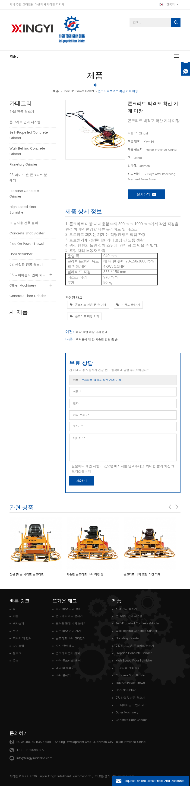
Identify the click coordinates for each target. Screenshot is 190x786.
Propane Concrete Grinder (24, 193)
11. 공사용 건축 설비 (24, 223)
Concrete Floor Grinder (28, 296)
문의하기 (143, 194)
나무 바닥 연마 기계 (68, 631)
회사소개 (18, 623)
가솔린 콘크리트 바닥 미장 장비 (86, 574)
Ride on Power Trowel (79, 91)
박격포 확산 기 (131, 305)
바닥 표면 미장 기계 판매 (92, 332)
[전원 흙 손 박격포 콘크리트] (36, 543)
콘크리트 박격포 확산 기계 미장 (101, 380)
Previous (169, 507)
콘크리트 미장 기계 (87, 316)
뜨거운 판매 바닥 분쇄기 (71, 623)
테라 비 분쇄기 (65, 668)
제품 (16, 616)
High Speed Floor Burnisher (23, 209)
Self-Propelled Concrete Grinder (29, 135)
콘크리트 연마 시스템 (25, 122)
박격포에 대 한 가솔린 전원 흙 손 (97, 339)
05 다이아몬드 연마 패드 (28, 275)
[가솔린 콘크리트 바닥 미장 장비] (92, 543)
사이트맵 (18, 646)
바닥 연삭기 (63, 675)
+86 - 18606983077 (30, 750)
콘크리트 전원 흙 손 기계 (91, 305)
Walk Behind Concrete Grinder (27, 151)
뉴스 (16, 631)
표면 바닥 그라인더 (68, 609)
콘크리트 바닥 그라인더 (71, 638)
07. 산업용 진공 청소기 (26, 264)
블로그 (17, 653)
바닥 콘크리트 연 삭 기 (70, 660)
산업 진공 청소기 (22, 111)
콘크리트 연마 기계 (68, 653)
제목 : (97, 380)
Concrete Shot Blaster (27, 233)
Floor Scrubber (21, 254)
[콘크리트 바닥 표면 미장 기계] (150, 543)
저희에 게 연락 (22, 638)
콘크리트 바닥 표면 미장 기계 (142, 574)
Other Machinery (23, 285)
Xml (15, 660)
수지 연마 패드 (65, 646)
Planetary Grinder (23, 164)
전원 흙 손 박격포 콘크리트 (27, 574)
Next (176, 507)
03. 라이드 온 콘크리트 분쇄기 (28, 177)
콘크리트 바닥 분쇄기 (69, 616)
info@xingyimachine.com (34, 758)
